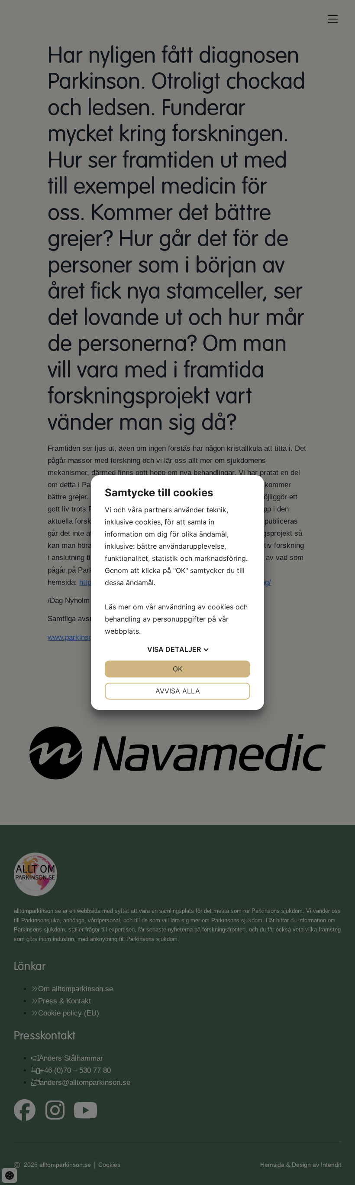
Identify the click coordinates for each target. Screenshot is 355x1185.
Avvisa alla (177, 691)
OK (177, 668)
